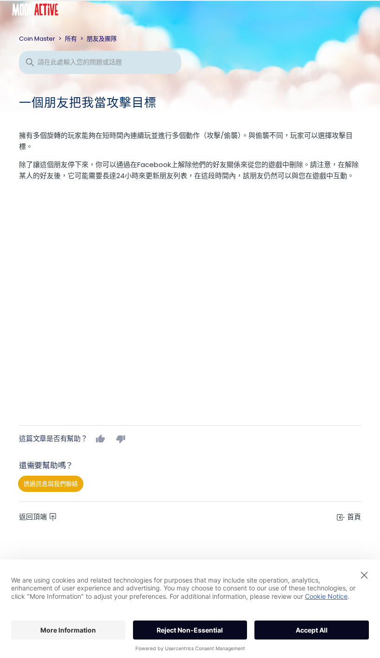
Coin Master (37, 38)
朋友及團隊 (102, 38)
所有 (71, 38)
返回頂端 (34, 516)
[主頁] (42, 12)
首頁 (353, 516)
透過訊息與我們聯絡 (51, 483)
